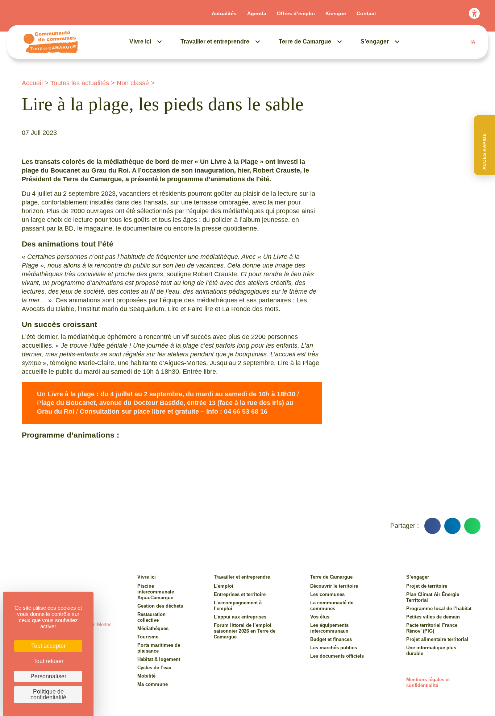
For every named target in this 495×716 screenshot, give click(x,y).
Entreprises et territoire (240, 594)
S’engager (375, 41)
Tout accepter (48, 646)
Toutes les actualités (79, 83)
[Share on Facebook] (432, 526)
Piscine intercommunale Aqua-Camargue (155, 591)
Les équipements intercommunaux (329, 628)
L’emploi (223, 586)
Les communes (327, 594)
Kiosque (335, 13)
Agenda (256, 13)
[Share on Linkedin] (452, 526)
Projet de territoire (426, 586)
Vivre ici (140, 41)
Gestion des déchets (160, 606)
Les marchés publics (333, 647)
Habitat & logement (158, 659)
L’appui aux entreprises (240, 617)
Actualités (224, 13)
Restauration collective (151, 617)
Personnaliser (48, 676)
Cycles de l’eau (154, 667)
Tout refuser (48, 661)
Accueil (32, 83)
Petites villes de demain (433, 617)
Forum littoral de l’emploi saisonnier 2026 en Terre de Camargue (244, 631)
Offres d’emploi (296, 13)
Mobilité (146, 676)
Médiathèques (153, 628)
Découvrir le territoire (334, 586)
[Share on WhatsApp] (472, 526)
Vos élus (319, 617)
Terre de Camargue (305, 41)
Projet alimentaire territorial (437, 639)
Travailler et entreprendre (214, 41)
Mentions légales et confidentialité (428, 682)
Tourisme (147, 637)
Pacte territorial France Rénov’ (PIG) (431, 628)
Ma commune (152, 684)
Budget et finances (331, 639)
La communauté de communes (331, 605)
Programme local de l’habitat (438, 608)
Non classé (133, 83)
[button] (484, 145)
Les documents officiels (337, 656)
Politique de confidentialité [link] (48, 694)
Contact (366, 13)
